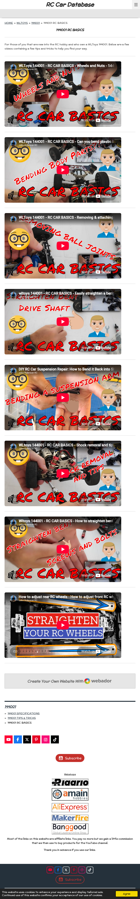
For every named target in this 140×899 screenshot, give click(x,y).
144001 (35, 23)
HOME (9, 23)
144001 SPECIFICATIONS (24, 713)
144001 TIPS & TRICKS (22, 718)
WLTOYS (22, 23)
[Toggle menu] (136, 4)
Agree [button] (126, 893)
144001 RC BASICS (55, 23)
